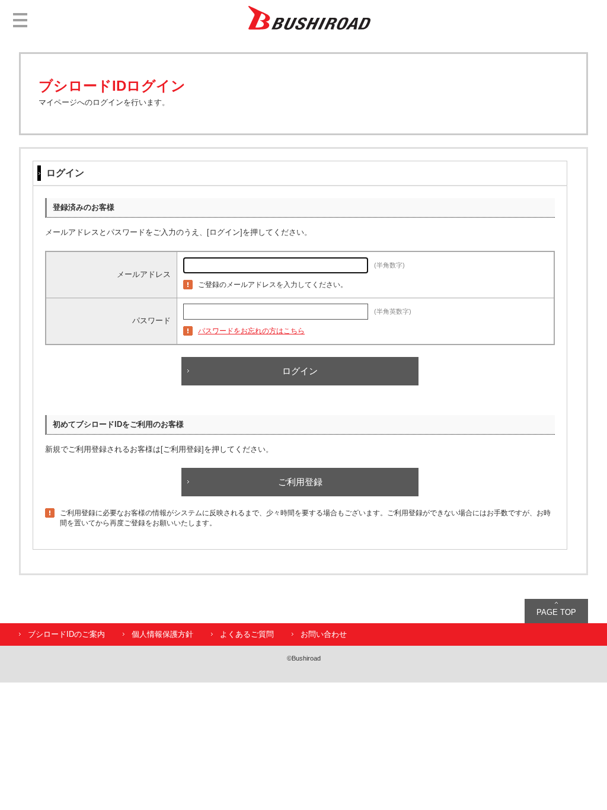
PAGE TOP (556, 612)
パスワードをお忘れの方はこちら (251, 331)
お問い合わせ (324, 634)
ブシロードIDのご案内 (66, 634)
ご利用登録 (300, 482)
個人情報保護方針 (162, 634)
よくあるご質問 (247, 634)
